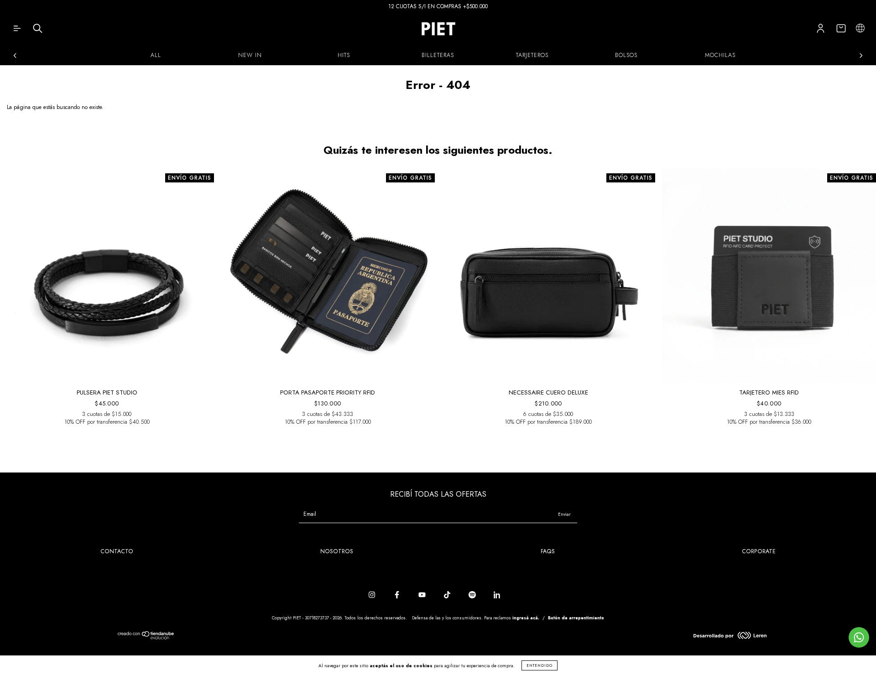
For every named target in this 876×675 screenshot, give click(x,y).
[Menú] (17, 30)
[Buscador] (37, 30)
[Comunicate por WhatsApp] (859, 637)
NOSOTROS (336, 551)
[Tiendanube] (146, 637)
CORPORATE (759, 551)
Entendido (540, 665)
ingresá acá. (525, 618)
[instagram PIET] (373, 595)
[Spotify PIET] (473, 595)
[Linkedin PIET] (497, 595)
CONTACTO (116, 551)
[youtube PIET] (423, 595)
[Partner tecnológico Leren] (730, 637)
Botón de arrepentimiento (576, 618)
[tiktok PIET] (448, 595)
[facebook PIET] (398, 595)
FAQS (548, 551)
